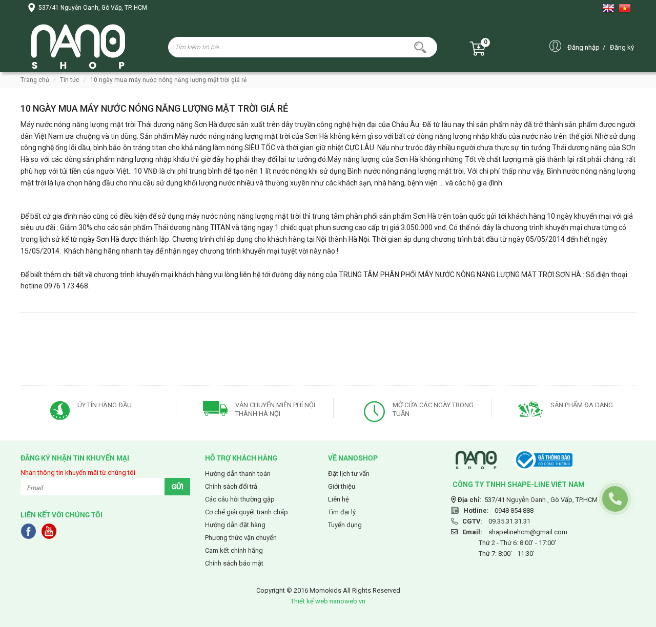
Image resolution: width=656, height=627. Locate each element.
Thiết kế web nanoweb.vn (328, 601)
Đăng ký (622, 47)
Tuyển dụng (345, 525)
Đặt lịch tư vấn (349, 473)
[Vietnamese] (627, 8)
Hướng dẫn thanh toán (238, 473)
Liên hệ (338, 499)
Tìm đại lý (342, 512)
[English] (610, 8)
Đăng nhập (583, 47)
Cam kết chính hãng (234, 550)
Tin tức (69, 79)
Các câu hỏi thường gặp (240, 499)
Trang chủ (34, 79)
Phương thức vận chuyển (241, 537)
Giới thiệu (341, 486)
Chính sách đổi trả (231, 486)
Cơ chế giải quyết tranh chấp (246, 512)
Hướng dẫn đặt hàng (235, 525)
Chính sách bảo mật (234, 563)
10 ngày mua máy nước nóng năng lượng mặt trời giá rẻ (168, 79)
